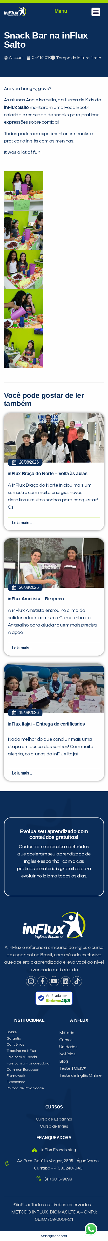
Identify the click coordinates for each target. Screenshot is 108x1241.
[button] (95, 12)
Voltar (26, 334)
